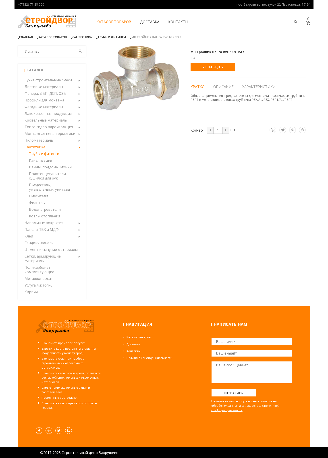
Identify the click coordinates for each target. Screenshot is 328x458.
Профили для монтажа (44, 100)
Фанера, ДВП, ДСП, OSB (45, 93)
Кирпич (31, 291)
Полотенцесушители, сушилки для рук (48, 176)
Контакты (178, 22)
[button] (79, 80)
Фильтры (37, 202)
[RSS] (68, 430)
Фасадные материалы (44, 106)
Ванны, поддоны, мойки (50, 167)
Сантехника (82, 37)
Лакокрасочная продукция (48, 113)
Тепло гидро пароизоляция (49, 126)
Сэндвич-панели (39, 242)
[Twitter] (58, 430)
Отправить (233, 393)
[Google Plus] (49, 430)
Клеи (29, 236)
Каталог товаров (114, 22)
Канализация (40, 160)
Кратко (198, 87)
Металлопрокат (39, 278)
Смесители (38, 196)
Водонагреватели (45, 209)
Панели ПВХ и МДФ (42, 229)
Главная (26, 37)
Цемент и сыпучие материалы (51, 249)
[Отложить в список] (282, 130)
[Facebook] (39, 430)
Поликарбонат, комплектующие (39, 269)
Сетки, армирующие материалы (43, 258)
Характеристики (259, 87)
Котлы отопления (44, 216)
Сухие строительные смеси (48, 80)
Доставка (149, 22)
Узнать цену (212, 67)
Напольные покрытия (44, 222)
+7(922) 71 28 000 (31, 4)
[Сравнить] (302, 130)
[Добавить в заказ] (273, 130)
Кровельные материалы (46, 120)
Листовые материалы (44, 86)
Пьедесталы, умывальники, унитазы (49, 187)
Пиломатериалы (39, 140)
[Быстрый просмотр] (292, 130)
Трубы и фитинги (112, 37)
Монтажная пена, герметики (50, 133)
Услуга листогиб (38, 285)
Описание (223, 87)
